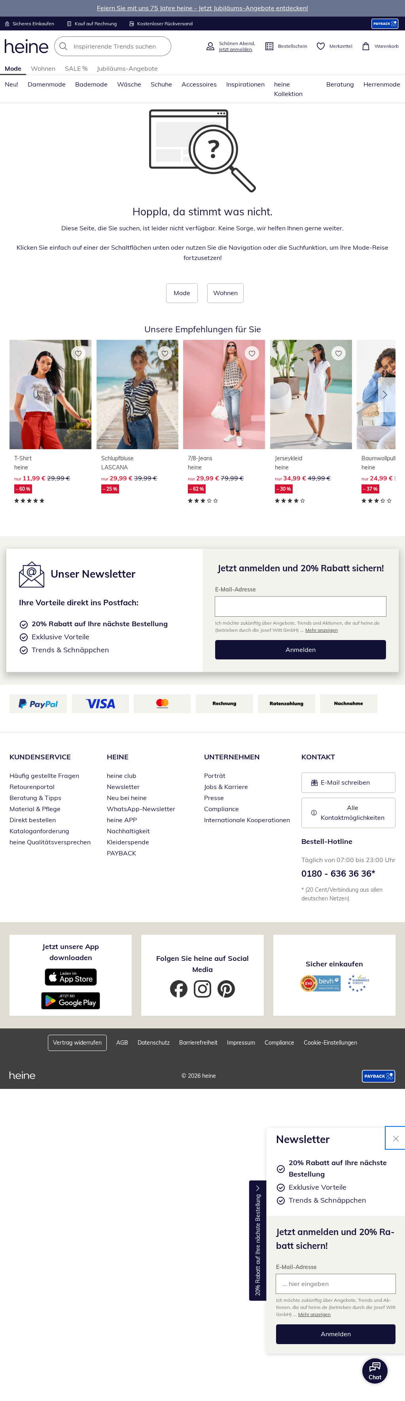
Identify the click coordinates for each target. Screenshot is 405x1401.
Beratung (340, 84)
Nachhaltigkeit (128, 831)
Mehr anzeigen (314, 1314)
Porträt (214, 776)
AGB (122, 1042)
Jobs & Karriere (226, 787)
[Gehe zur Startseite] (26, 46)
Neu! (11, 84)
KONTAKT (318, 756)
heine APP (122, 820)
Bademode (91, 84)
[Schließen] (396, 1138)
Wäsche (129, 84)
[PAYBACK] (385, 23)
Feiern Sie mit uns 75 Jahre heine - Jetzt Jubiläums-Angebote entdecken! (202, 8)
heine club (121, 776)
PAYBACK (121, 853)
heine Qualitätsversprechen (50, 842)
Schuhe (161, 84)
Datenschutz (154, 1042)
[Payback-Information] (379, 1076)
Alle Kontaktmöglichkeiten (352, 813)
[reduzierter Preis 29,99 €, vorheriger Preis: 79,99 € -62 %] (224, 395)
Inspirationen (245, 84)
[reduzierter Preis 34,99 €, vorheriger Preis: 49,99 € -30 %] (311, 395)
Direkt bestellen (32, 820)
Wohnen (43, 68)
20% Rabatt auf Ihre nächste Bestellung (257, 1245)
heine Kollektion (288, 89)
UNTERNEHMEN (232, 756)
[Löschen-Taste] (163, 46)
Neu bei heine (127, 798)
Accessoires (199, 84)
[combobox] (127, 46)
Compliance (221, 809)
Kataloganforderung (39, 831)
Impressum (241, 1042)
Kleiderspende (128, 842)
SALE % (76, 68)
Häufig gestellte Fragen (44, 776)
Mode (13, 68)
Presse (214, 798)
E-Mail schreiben (340, 784)
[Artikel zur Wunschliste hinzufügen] (78, 353)
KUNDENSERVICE (40, 756)
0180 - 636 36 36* (338, 873)
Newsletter (123, 787)
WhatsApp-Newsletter (141, 809)
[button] (387, 394)
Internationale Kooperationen (247, 820)
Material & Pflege (35, 809)
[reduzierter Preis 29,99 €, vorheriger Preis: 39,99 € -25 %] (138, 395)
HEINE (118, 756)
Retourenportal (32, 787)
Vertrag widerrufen (77, 1042)
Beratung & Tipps (35, 798)
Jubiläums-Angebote (127, 68)
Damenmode (47, 84)
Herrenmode (381, 84)
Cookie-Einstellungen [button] (330, 1042)
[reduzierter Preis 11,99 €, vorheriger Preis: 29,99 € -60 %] (50, 395)
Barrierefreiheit (198, 1042)
